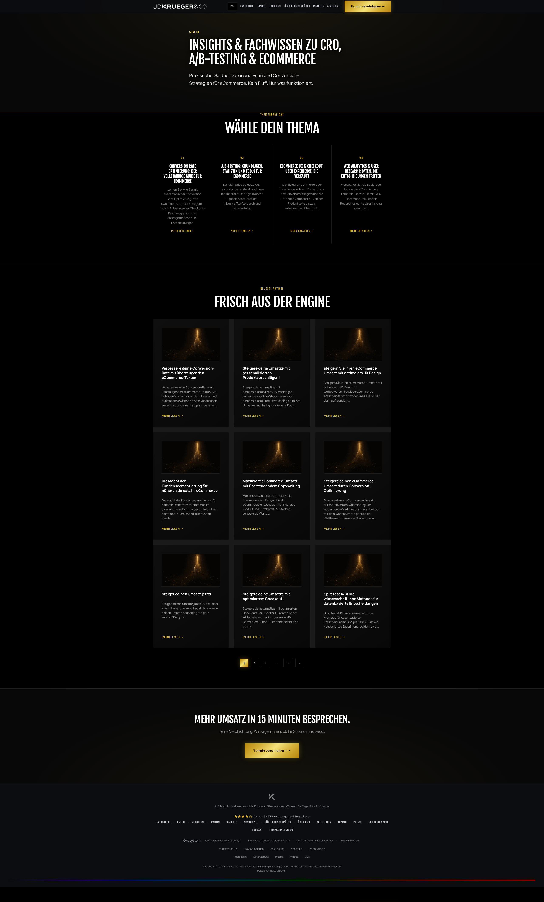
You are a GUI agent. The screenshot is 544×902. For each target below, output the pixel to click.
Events (215, 822)
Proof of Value (378, 822)
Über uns (275, 6)
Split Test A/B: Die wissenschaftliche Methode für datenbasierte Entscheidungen (351, 598)
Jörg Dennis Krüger (297, 6)
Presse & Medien (349, 840)
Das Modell (247, 6)
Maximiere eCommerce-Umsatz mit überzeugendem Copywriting (271, 483)
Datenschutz (261, 856)
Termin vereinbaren (366, 6)
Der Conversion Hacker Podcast (314, 840)
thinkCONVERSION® (281, 829)
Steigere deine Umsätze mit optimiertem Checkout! (266, 596)
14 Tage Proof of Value (313, 806)
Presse (357, 822)
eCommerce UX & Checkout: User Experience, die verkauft (301, 171)
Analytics (296, 849)
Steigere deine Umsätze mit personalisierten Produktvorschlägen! (266, 373)
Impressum (240, 856)
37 (288, 663)
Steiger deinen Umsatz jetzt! (186, 593)
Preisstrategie (317, 849)
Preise (262, 6)
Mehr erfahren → (182, 231)
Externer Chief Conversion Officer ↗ (269, 840)
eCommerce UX (228, 849)
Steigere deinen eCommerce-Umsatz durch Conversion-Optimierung (349, 486)
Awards (294, 856)
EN (232, 6)
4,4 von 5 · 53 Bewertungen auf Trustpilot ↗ (281, 816)
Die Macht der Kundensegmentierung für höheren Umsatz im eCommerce (190, 486)
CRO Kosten (324, 822)
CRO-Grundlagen (254, 849)
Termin (342, 822)
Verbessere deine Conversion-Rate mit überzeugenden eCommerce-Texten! (188, 373)
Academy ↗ (334, 6)
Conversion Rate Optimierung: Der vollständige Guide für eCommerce (183, 173)
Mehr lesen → (172, 416)
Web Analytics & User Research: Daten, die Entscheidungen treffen (361, 171)
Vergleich (198, 822)
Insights (318, 6)
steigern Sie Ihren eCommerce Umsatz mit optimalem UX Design (352, 370)
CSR (307, 856)
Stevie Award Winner (281, 806)
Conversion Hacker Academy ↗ (223, 840)
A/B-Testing (277, 849)
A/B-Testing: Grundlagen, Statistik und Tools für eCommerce (242, 171)
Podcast (257, 829)
